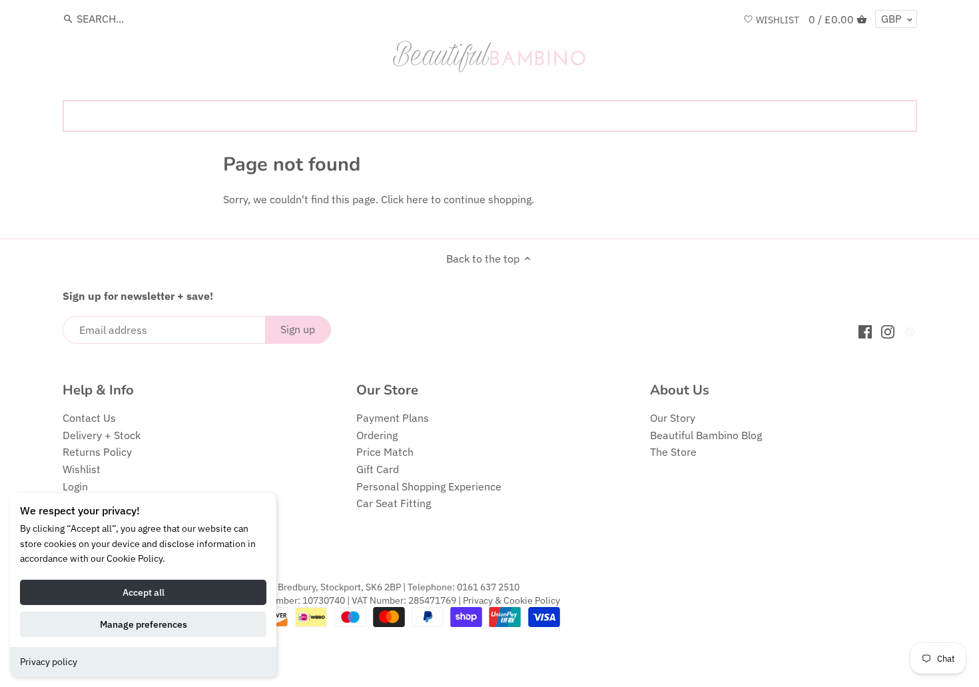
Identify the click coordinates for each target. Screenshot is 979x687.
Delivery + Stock (102, 435)
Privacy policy (48, 662)
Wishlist (82, 469)
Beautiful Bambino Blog (706, 435)
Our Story (672, 417)
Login (75, 486)
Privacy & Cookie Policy (511, 600)
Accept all (143, 592)
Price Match (385, 451)
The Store (673, 451)
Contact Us (89, 417)
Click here (404, 199)
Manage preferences (143, 624)
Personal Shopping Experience (428, 486)
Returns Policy (97, 451)
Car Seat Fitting (393, 503)
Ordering (377, 435)
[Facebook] (865, 331)
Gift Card (377, 469)
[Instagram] (887, 331)
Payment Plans (392, 417)
